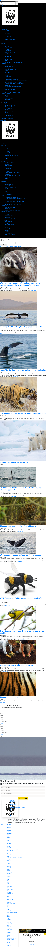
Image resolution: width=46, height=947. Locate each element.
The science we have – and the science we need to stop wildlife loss (22, 632)
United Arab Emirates (11, 938)
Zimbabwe (9, 945)
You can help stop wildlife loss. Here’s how (17, 665)
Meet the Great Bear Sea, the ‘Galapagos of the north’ (21, 327)
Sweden (8, 928)
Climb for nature (8, 108)
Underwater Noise (9, 115)
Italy (8, 877)
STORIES (7, 96)
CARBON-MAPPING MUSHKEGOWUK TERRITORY (16, 80)
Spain (8, 925)
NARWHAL (7, 53)
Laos (8, 883)
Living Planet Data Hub (10, 89)
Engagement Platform (10, 105)
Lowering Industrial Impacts (11, 69)
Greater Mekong (10, 867)
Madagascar (9, 886)
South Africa (9, 922)
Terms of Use (13, 803)
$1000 (2, 730)
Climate (4, 78)
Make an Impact (8, 103)
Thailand (9, 932)
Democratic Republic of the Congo (15, 857)
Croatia (8, 856)
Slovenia (9, 920)
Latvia (8, 885)
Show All (2, 246)
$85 (2, 719)
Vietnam (8, 942)
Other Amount (4, 721)
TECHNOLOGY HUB (9, 91)
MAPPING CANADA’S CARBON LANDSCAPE (15, 82)
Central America (10, 850)
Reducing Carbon (9, 68)
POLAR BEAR (8, 56)
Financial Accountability (10, 39)
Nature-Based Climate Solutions (12, 79)
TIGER (6, 60)
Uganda (8, 935)
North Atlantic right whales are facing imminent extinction (23, 370)
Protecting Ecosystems (10, 65)
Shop (5, 120)
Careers (6, 40)
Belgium (8, 834)
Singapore (9, 918)
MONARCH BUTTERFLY (10, 52)
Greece (8, 869)
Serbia (8, 916)
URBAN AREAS (8, 76)
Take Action (5, 102)
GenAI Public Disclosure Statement (18, 807)
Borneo (8, 839)
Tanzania (9, 931)
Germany (9, 866)
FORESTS (7, 75)
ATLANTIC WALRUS (9, 45)
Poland (8, 909)
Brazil (8, 840)
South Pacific (10, 923)
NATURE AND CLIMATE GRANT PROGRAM (14, 83)
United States (10, 941)
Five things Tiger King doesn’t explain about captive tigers (23, 413)
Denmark (9, 859)
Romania (9, 913)
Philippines (9, 908)
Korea (8, 882)
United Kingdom (10, 939)
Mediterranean (10, 889)
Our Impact (7, 32)
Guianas (8, 870)
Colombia (9, 854)
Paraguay (9, 905)
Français (4, 5)
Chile (8, 852)
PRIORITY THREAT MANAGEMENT (12, 92)
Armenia (8, 829)
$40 (2, 717)
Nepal (8, 896)
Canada (2, 824)
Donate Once (4, 712)
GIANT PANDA (8, 50)
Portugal (9, 910)
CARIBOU (7, 49)
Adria (8, 826)
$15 (2, 713)
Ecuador (8, 860)
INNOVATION (5, 88)
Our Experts (7, 34)
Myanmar (9, 895)
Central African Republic (12, 849)
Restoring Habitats (9, 66)
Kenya (8, 880)
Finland (8, 863)
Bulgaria (8, 841)
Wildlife (4, 43)
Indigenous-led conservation (11, 37)
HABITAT (4, 63)
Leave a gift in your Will (10, 116)
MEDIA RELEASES (9, 98)
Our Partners (8, 36)
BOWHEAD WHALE (9, 47)
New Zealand (10, 899)
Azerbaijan (9, 833)
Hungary (9, 873)
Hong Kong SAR (10, 872)
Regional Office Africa (12, 912)
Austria (8, 831)
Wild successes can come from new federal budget (20, 555)
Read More (33, 290)
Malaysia (9, 887)
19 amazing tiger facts (9, 697)
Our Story (7, 30)
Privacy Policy (13, 804)
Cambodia (9, 843)
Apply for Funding (9, 111)
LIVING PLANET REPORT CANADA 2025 (14, 62)
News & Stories (10, 246)
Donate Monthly (4, 710)
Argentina (9, 827)
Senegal (8, 915)
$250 (2, 728)
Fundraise (7, 114)
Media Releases (18, 246)
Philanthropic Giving (9, 106)
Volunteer (7, 112)
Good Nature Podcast (10, 101)
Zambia (8, 943)
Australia (9, 830)
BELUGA (7, 46)
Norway (8, 900)
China (8, 853)
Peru (8, 906)
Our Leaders (7, 33)
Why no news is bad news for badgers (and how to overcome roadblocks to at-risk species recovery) (20, 284)
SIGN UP (32, 944)
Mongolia (9, 892)
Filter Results (3, 244)
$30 (2, 715)
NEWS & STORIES (6, 93)
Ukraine (8, 936)
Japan (8, 879)
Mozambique (10, 893)
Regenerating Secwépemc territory (13, 86)
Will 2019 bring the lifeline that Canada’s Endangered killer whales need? (21, 489)
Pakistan (9, 902)
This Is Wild (7, 99)
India (8, 875)
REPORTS (7, 95)
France (8, 864)
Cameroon (9, 844)
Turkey (8, 933)
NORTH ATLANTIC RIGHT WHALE (12, 55)
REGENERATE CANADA (7, 118)
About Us (4, 29)
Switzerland (9, 929)
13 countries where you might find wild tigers (18, 526)
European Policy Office (12, 862)
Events (6, 109)
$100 (2, 726)
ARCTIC (6, 70)
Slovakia (9, 919)
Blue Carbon (7, 85)
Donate (1, 120)
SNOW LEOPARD (8, 59)
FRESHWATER (8, 72)
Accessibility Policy (14, 806)
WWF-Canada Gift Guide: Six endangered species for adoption (21, 599)
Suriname (9, 926)
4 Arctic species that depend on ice (14, 462)
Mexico (8, 890)
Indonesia (9, 876)
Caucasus (9, 847)
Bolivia (8, 837)
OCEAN (6, 73)
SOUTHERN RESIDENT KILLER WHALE (13, 57)
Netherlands (9, 898)
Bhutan (8, 836)
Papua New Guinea (11, 903)
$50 (2, 725)
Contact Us (7, 42)
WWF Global (9, 824)
